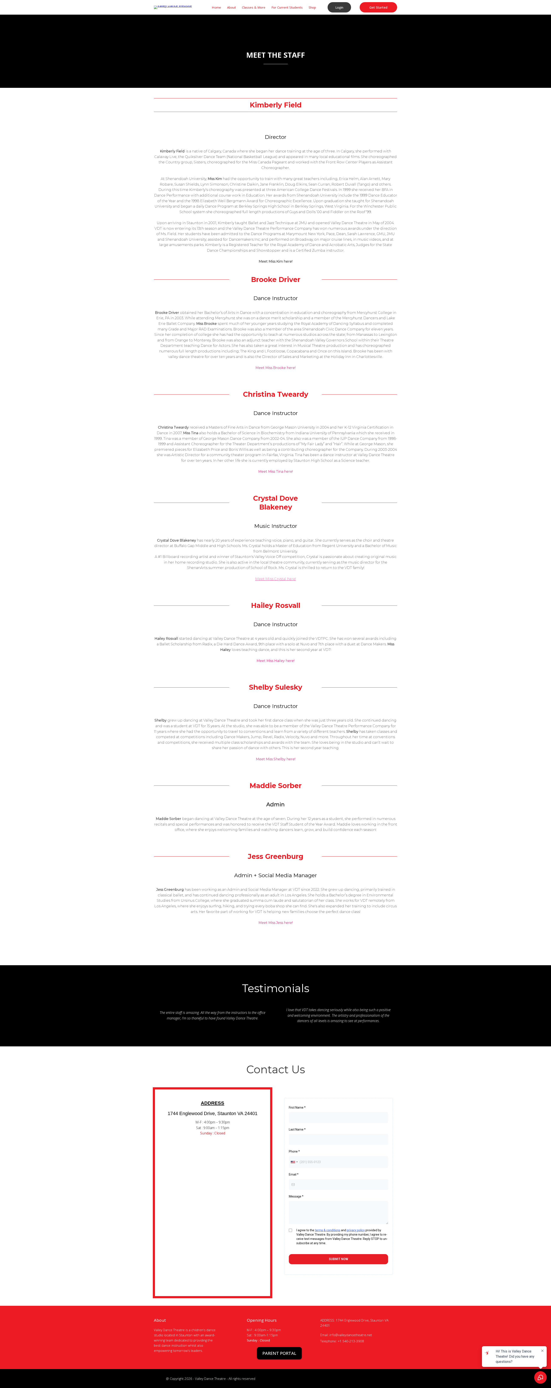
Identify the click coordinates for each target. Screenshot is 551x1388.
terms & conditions (327, 1230)
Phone (294, 1151)
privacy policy (356, 1230)
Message (296, 1196)
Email (294, 1174)
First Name (297, 1107)
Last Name (297, 1129)
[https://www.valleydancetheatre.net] (173, 7)
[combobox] (294, 1162)
